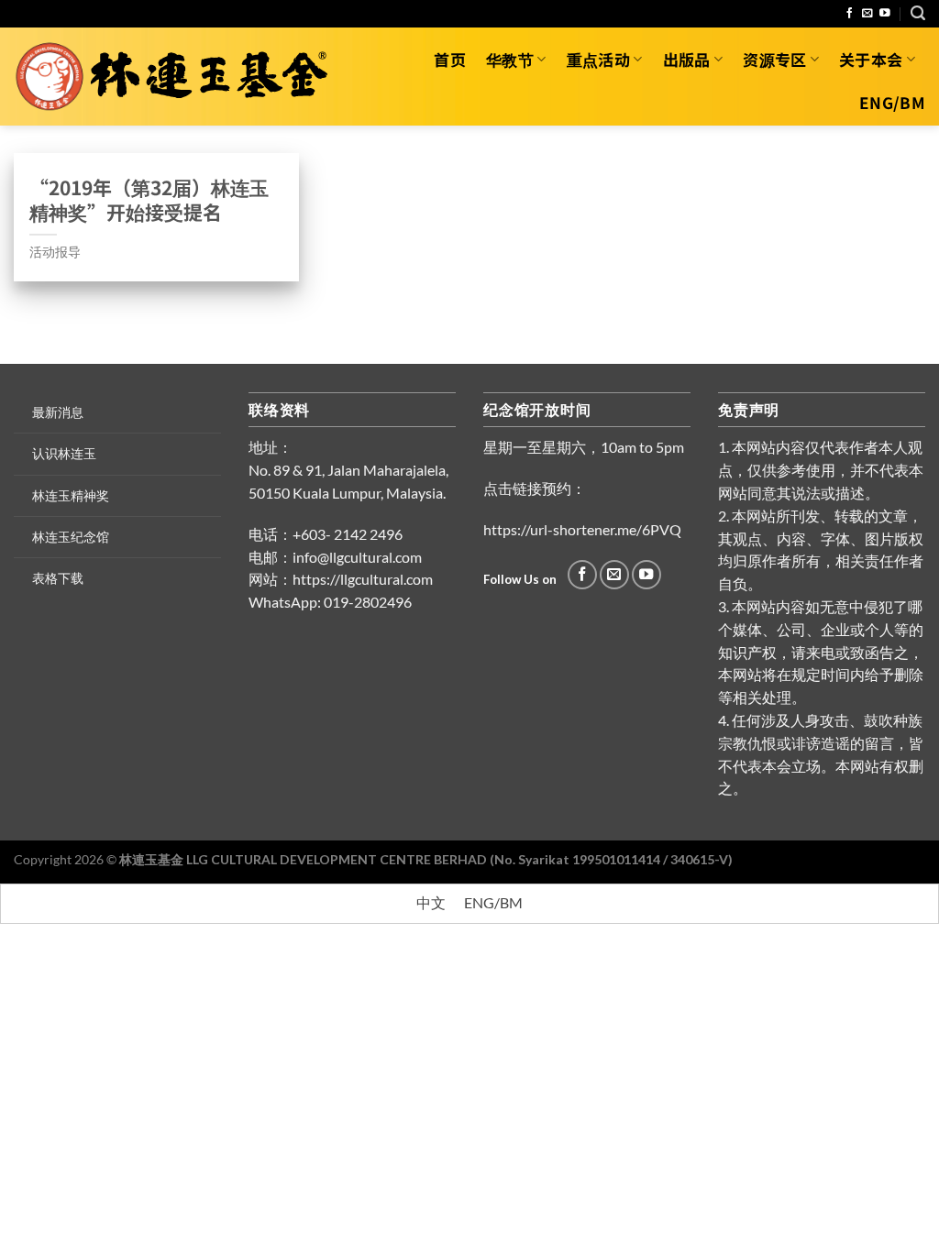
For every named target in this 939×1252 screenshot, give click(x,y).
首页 (450, 59)
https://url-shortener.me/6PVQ (582, 530)
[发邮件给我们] (867, 13)
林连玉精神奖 (70, 495)
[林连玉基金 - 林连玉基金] (178, 76)
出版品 (687, 59)
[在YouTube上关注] (884, 13)
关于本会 (870, 59)
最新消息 (57, 412)
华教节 (510, 59)
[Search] (918, 13)
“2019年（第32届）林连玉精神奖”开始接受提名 (149, 200)
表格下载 (57, 578)
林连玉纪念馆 (70, 536)
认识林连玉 (64, 453)
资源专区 (774, 59)
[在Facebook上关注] (850, 13)
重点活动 (598, 59)
